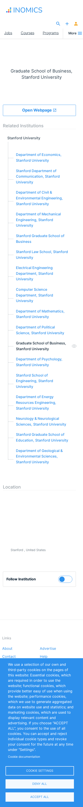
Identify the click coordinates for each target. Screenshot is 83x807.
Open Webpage (37, 110)
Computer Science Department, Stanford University (34, 295)
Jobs (8, 33)
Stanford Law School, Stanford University (42, 254)
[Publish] (67, 24)
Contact (9, 657)
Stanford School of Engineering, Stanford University (34, 381)
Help (44, 657)
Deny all (39, 783)
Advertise (48, 649)
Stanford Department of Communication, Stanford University (38, 176)
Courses (27, 33)
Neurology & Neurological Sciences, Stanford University (41, 421)
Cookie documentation (24, 756)
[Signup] (75, 24)
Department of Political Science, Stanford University (40, 330)
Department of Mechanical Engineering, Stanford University (38, 220)
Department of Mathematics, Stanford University (40, 314)
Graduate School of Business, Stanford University (41, 346)
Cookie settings (39, 770)
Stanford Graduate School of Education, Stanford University (42, 437)
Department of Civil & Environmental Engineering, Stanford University (39, 198)
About (7, 649)
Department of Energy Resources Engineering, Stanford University (36, 402)
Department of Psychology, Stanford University (39, 362)
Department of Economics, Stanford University (39, 157)
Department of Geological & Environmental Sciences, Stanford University (39, 456)
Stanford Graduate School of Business (40, 239)
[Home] (26, 10)
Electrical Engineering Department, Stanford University (34, 273)
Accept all (39, 797)
